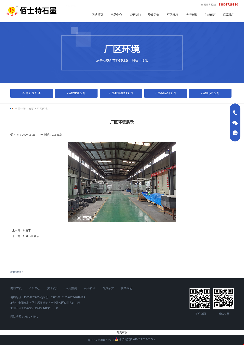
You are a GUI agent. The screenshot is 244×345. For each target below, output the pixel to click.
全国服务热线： (219, 4)
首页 (31, 108)
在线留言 (210, 14)
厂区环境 (172, 14)
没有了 (27, 230)
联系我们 (229, 14)
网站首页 (97, 14)
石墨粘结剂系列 (165, 93)
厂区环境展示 (31, 236)
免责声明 (122, 332)
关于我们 (135, 14)
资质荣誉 (154, 14)
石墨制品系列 (210, 93)
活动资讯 (191, 14)
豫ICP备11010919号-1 (101, 340)
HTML (34, 316)
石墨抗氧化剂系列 (121, 93)
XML (27, 316)
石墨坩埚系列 (76, 93)
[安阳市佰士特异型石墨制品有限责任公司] (42, 10)
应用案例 (71, 288)
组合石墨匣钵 (32, 93)
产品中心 (116, 14)
